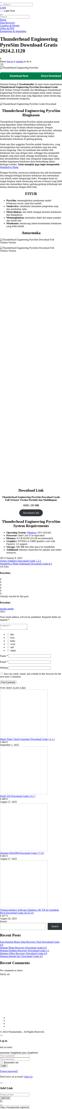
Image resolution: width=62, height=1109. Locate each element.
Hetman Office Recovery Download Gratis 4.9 (23, 953)
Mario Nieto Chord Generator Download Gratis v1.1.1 (27, 739)
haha (12, 641)
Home (3, 19)
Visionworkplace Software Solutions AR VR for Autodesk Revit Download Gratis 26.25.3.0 (29, 911)
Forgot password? (9, 1071)
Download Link (31, 512)
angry (13, 650)
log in (10, 61)
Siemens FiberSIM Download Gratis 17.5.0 (22, 853)
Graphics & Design (9, 25)
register (20, 61)
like (12, 634)
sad (12, 647)
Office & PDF (7, 28)
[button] (2, 64)
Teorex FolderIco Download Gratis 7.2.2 (20, 561)
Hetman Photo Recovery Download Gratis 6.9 (23, 947)
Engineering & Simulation (13, 31)
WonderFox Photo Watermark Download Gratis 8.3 (26, 563)
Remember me (11, 1062)
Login (3, 7)
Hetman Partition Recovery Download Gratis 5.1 (24, 950)
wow (12, 644)
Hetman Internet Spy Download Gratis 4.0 (21, 956)
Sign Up (28, 1076)
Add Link (5, 1098)
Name (4, 656)
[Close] (1, 1035)
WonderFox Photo (9, 167)
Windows (32, 532)
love (12, 637)
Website (4, 667)
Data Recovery (7, 22)
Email (4, 662)
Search (3, 921)
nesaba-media (7, 608)
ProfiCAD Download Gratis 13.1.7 (17, 796)
